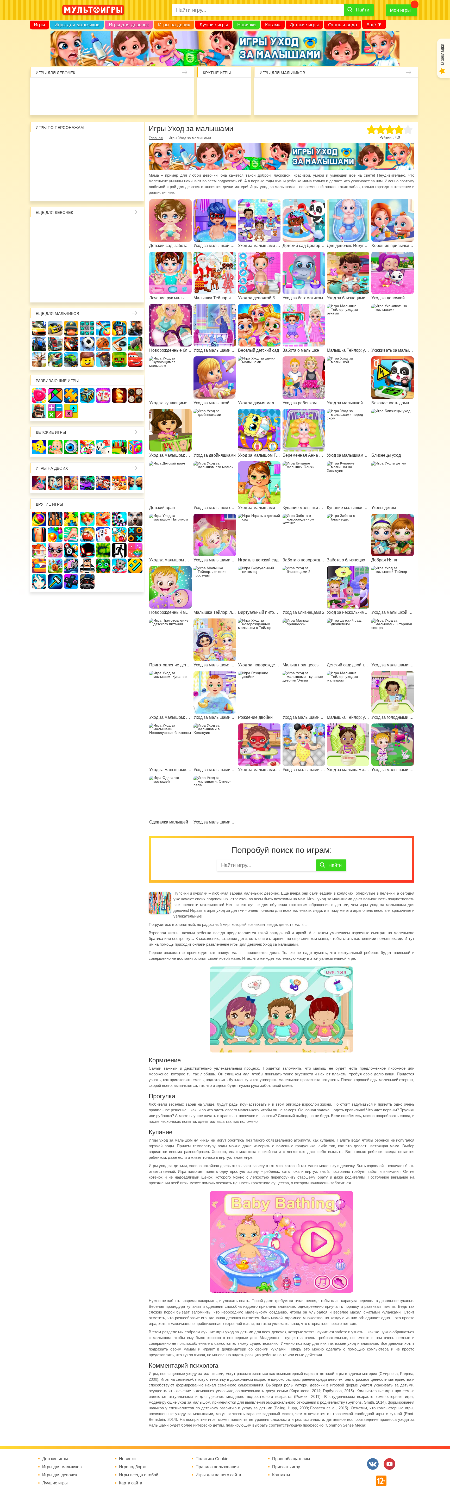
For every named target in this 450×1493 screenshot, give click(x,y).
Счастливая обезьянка (55, 174)
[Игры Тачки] (135, 359)
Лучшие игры (213, 24)
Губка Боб (39, 174)
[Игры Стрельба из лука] (103, 328)
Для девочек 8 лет (103, 291)
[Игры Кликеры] (119, 534)
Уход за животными (119, 103)
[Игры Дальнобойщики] (55, 344)
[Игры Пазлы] (71, 395)
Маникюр (151, 87)
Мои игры (400, 10)
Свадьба (39, 259)
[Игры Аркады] (71, 566)
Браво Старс (391, 87)
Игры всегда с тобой (138, 1475)
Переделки (87, 275)
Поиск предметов (239, 87)
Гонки (263, 87)
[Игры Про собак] (135, 519)
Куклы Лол (183, 87)
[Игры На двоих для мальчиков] (55, 483)
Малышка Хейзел (55, 87)
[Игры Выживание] (135, 344)
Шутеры (263, 103)
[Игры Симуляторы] (87, 581)
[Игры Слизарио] (119, 519)
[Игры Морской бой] (87, 534)
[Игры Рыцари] (119, 328)
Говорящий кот (39, 190)
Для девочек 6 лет (71, 291)
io (207, 87)
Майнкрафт (311, 87)
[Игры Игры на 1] (71, 534)
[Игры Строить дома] (39, 550)
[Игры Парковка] (39, 328)
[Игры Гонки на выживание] (71, 344)
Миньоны (135, 174)
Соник (55, 190)
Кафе (103, 243)
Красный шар (103, 142)
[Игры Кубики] (103, 447)
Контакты (281, 1475)
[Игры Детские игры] (39, 447)
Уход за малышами (71, 87)
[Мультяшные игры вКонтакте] (373, 1464)
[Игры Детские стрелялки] (119, 447)
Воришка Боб (135, 142)
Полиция (407, 103)
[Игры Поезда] (71, 359)
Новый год (71, 275)
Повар (103, 275)
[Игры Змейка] (103, 550)
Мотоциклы (359, 103)
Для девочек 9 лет (119, 291)
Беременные (135, 259)
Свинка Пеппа (71, 174)
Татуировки (71, 103)
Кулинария (55, 103)
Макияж (167, 103)
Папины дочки (55, 275)
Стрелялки (279, 87)
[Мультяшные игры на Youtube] (389, 1464)
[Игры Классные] (55, 550)
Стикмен (39, 158)
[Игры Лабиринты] (39, 566)
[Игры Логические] (55, 395)
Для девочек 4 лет (39, 291)
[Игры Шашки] (135, 395)
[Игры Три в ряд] (39, 395)
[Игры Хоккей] (119, 344)
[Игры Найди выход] (39, 534)
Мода (183, 103)
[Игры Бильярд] (71, 550)
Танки (343, 87)
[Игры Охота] (39, 359)
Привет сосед (407, 87)
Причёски (39, 243)
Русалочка (87, 243)
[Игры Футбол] (87, 344)
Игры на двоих (174, 24)
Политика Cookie (212, 1459)
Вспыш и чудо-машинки (103, 158)
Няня (103, 227)
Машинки (295, 103)
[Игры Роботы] (103, 359)
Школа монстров (71, 259)
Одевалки (39, 87)
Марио (103, 174)
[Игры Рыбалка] (55, 359)
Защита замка (359, 87)
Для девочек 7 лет (87, 291)
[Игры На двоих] (39, 483)
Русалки (87, 259)
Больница (135, 227)
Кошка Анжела (135, 243)
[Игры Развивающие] (135, 447)
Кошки (135, 87)
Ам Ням (135, 158)
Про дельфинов (39, 103)
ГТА (327, 103)
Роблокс (39, 142)
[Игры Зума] (103, 566)
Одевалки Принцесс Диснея (39, 275)
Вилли (55, 142)
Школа (55, 227)
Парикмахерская (71, 243)
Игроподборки (133, 1467)
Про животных (135, 275)
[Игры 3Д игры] (87, 519)
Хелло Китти (87, 174)
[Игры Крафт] (87, 328)
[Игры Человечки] (87, 550)
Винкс (39, 227)
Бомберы (119, 190)
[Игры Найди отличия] (71, 447)
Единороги (167, 87)
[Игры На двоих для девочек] (71, 483)
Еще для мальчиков (57, 313)
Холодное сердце (55, 259)
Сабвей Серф (119, 158)
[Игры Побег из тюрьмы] (87, 566)
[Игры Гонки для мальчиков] (55, 328)
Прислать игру (286, 1467)
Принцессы (55, 243)
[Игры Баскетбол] (103, 344)
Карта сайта (130, 1483)
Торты (87, 103)
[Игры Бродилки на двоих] (119, 483)
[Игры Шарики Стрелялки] (39, 519)
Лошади (71, 227)
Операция (151, 103)
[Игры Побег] (55, 519)
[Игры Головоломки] (87, 395)
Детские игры (304, 24)
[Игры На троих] (71, 519)
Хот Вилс (391, 103)
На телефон (239, 103)
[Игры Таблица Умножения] (71, 411)
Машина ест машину (279, 103)
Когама (272, 24)
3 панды (119, 142)
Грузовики (375, 103)
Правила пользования (217, 1467)
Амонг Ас (207, 103)
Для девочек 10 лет (135, 291)
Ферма (103, 259)
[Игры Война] (71, 328)
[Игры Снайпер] (135, 328)
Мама (119, 227)
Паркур (311, 103)
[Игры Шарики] (55, 534)
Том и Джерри (87, 158)
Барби (87, 87)
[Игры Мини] (135, 550)
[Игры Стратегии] (39, 411)
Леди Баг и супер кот (55, 158)
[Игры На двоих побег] (103, 483)
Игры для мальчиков (76, 24)
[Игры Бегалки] (119, 566)
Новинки (246, 24)
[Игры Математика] (55, 411)
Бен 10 (71, 158)
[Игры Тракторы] (39, 344)
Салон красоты (135, 103)
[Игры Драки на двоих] (135, 483)
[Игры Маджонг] (103, 395)
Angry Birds (119, 174)
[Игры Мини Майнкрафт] (55, 581)
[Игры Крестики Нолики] (135, 534)
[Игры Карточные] (103, 534)
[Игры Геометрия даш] (135, 566)
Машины (375, 87)
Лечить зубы (119, 275)
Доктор (119, 87)
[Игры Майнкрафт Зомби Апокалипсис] (119, 359)
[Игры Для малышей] (55, 447)
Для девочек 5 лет (55, 291)
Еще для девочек (54, 212)
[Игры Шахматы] (119, 395)
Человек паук (87, 190)
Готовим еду (103, 103)
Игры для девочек (129, 24)
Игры (39, 24)
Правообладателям (291, 1459)
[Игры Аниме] (39, 581)
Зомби (295, 87)
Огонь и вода (342, 24)
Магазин (119, 243)
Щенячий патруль (71, 190)
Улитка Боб (87, 142)
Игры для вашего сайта (218, 1475)
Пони (119, 259)
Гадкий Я (103, 190)
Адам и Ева (71, 142)
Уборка (103, 87)
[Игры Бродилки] (55, 566)
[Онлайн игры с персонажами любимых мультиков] (93, 10)
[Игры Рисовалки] (87, 447)
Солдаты (327, 87)
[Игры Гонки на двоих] (87, 483)
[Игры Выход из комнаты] (119, 550)
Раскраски (87, 227)
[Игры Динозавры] (103, 519)
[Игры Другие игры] (71, 581)
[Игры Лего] (87, 359)
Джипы (343, 103)
